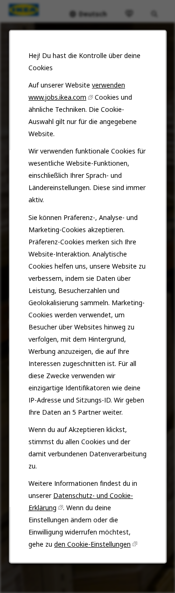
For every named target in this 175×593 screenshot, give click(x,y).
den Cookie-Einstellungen (92, 543)
